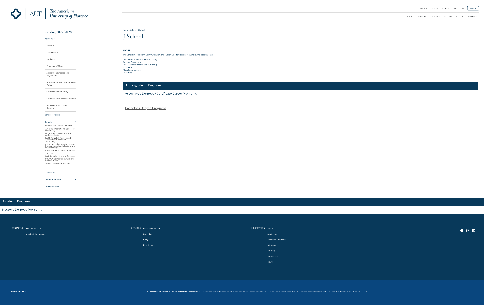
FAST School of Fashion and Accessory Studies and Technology (58, 140)
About (410, 17)
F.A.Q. (145, 240)
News (270, 262)
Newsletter (148, 245)
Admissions (421, 17)
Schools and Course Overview (58, 125)
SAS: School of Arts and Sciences (60, 156)
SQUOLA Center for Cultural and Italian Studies (59, 160)
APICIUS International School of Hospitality (59, 130)
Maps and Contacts (151, 228)
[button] (60, 122)
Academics (435, 17)
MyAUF (472, 8)
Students (422, 8)
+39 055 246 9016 (33, 228)
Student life (272, 256)
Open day (147, 234)
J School (49, 153)
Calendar (472, 17)
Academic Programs (276, 240)
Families (445, 8)
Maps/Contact (458, 8)
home (125, 30)
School (133, 30)
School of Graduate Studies (57, 163)
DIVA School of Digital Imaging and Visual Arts (59, 134)
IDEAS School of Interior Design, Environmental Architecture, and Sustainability (60, 146)
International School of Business (60, 150)
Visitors (434, 8)
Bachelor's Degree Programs (145, 108)
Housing (271, 251)
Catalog (460, 17)
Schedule (448, 17)
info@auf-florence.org (35, 234)
